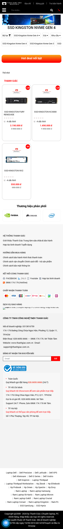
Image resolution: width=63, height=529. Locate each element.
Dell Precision (25, 472)
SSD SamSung (26, 505)
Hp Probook (15, 487)
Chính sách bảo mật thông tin (16, 265)
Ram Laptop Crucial (43, 498)
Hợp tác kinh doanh (12, 244)
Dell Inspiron (23, 480)
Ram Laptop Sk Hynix (22, 494)
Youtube (34, 278)
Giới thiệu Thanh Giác (13, 240)
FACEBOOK (11, 278)
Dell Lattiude (40, 472)
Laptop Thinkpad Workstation (20, 483)
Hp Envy (52, 487)
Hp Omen (28, 487)
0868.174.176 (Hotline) (16, 282)
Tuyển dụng (26, 244)
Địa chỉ (28, 3)
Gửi (55, 358)
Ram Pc (54, 502)
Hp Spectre (40, 487)
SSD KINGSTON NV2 (13, 170)
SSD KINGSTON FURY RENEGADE (14, 113)
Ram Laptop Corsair (16, 502)
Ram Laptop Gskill (22, 498)
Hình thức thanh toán (32, 257)
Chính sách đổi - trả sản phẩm (38, 261)
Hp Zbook (40, 483)
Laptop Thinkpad (40, 480)
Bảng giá (40, 3)
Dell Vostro (48, 476)
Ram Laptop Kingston (39, 502)
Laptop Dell (11, 472)
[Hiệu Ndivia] (11, 215)
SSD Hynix (41, 505)
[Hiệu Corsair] (32, 215)
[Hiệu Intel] (52, 215)
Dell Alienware (19, 476)
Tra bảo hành (55, 3)
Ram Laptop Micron (44, 494)
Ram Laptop (21, 491)
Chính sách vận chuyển (13, 261)
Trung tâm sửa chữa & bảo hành (37, 240)
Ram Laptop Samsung (40, 491)
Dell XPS (53, 472)
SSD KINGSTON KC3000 (45, 111)
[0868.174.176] (59, 10)
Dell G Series (34, 476)
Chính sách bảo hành (12, 257)
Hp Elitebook (54, 483)
